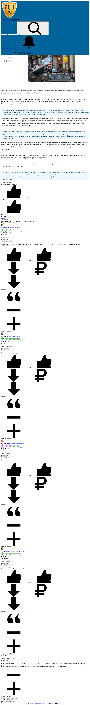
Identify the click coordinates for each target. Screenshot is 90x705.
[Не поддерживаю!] (44, 260)
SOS (5, 63)
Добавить (45, 703)
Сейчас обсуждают (9, 57)
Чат (2, 241)
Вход (2, 51)
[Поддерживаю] (14, 260)
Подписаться (4, 216)
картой (29, 288)
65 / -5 (2, 199)
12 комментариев (6, 182)
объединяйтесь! (16, 19)
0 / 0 (3, 214)
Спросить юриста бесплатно (8, 48)
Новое (7, 60)
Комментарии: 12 (6, 219)
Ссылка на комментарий (8, 237)
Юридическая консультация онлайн (10, 20)
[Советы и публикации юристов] (9, 18)
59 (12, 699)
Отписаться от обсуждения (9, 221)
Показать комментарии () (9, 698)
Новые (11, 223)
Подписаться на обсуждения (25, 221)
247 (13, 701)
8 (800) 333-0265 (30, 52)
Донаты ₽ (4, 218)
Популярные (4, 223)
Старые (15, 223)
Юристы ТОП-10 (8, 55)
